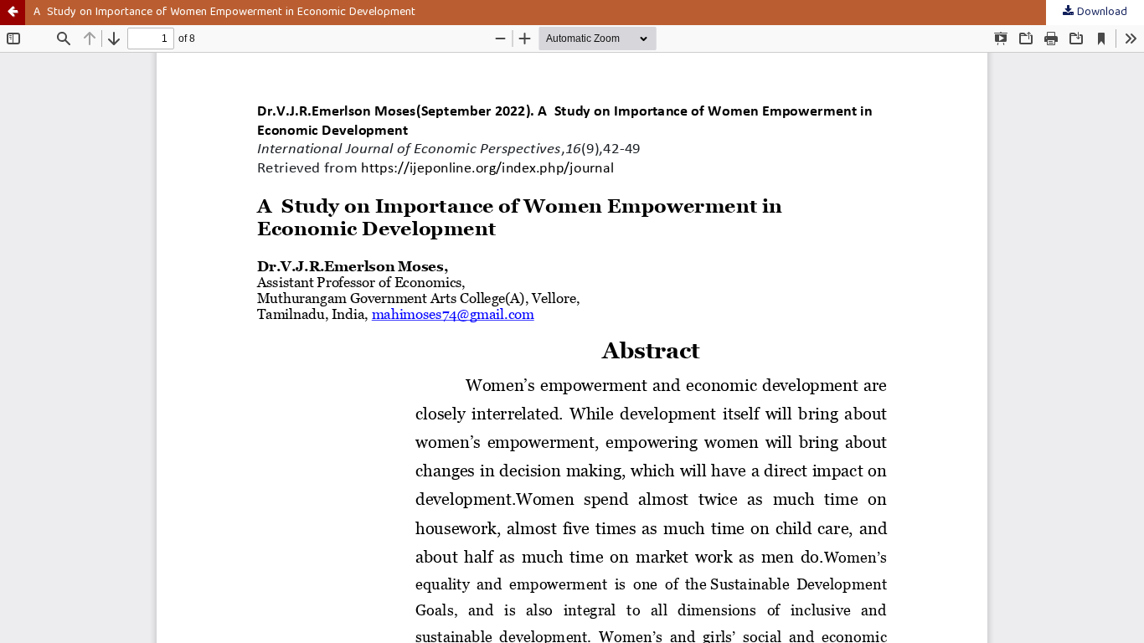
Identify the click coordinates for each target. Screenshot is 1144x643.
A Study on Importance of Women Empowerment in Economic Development (224, 13)
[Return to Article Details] (12, 12)
